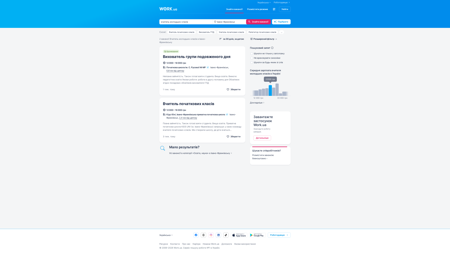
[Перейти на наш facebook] (196, 235)
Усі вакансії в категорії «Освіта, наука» (199, 153)
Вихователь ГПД (206, 32)
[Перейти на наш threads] (203, 235)
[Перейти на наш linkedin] (218, 235)
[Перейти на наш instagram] (211, 235)
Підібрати (283, 21)
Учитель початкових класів (231, 32)
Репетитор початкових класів (262, 32)
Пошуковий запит (260, 48)
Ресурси (163, 244)
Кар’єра (196, 244)
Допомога (226, 244)
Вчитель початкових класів (181, 32)
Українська (165, 235)
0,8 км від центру (175, 70)
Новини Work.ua (211, 244)
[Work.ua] (168, 8)
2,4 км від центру (188, 118)
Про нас (186, 244)
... (281, 32)
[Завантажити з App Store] (239, 235)
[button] (274, 9)
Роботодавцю (281, 2)
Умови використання (245, 244)
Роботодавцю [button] (277, 235)
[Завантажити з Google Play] (257, 235)
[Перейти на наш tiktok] (226, 235)
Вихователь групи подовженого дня (197, 56)
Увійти (284, 9)
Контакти (175, 244)
